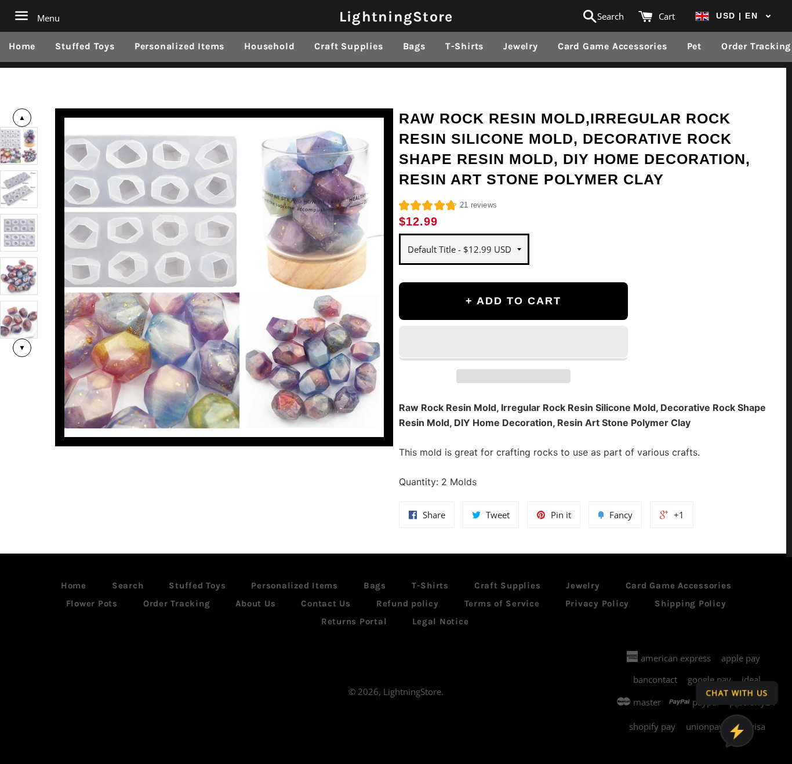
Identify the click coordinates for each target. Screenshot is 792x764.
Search (128, 585)
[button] (733, 16)
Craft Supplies (348, 46)
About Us (255, 603)
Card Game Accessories (612, 46)
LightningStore (396, 16)
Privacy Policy (597, 603)
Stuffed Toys (85, 46)
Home (22, 46)
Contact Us (326, 603)
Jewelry (520, 46)
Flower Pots (92, 603)
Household (269, 46)
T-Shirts (464, 46)
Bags (414, 46)
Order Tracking (176, 603)
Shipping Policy (690, 603)
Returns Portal (354, 621)
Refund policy (407, 603)
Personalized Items (179, 46)
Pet (694, 46)
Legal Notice (440, 621)
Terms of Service (502, 603)
